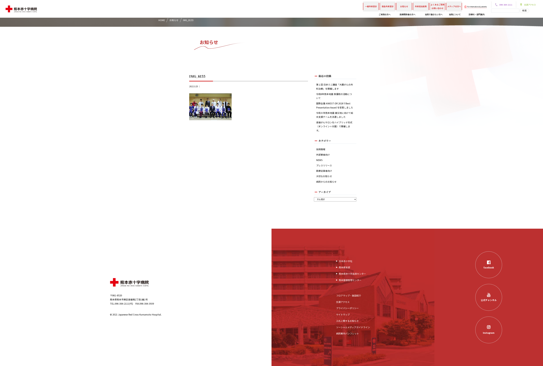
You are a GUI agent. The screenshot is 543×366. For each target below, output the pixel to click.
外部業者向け (323, 154)
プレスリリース (324, 165)
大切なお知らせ (324, 176)
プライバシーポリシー (347, 308)
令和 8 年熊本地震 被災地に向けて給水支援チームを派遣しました (334, 115)
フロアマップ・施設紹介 (348, 295)
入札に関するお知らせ (347, 321)
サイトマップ (343, 314)
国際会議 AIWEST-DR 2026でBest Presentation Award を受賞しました (334, 105)
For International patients (477, 6)
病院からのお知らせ (326, 181)
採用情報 (320, 149)
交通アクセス (343, 302)
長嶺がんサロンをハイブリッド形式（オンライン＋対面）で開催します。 (334, 126)
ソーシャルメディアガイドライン (353, 327)
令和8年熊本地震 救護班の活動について (334, 96)
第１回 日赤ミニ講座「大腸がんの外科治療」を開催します (334, 86)
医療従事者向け (324, 170)
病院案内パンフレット (347, 333)
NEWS (319, 160)
